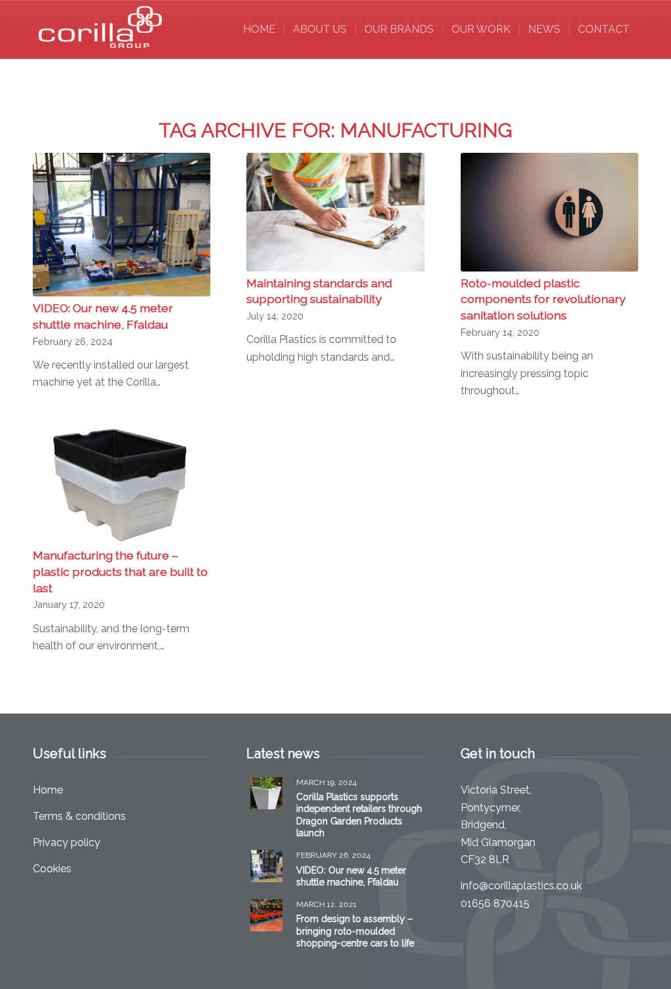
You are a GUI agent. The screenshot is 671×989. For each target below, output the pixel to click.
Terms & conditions (79, 816)
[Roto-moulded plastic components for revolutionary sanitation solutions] (549, 212)
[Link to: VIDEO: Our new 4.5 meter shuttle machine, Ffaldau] (266, 866)
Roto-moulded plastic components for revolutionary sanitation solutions (543, 299)
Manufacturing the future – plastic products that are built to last (120, 571)
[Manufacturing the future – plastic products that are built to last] (121, 485)
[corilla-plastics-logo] (101, 29)
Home (48, 790)
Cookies (52, 868)
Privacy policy (66, 842)
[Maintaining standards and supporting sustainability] (335, 212)
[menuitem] (259, 29)
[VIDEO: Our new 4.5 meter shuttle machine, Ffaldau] (121, 224)
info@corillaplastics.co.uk (521, 885)
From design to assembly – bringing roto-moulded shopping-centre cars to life (355, 931)
